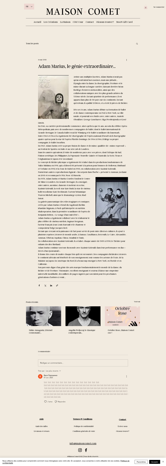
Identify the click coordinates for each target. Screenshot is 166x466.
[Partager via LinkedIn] (51, 285)
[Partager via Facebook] (39, 285)
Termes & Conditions (82, 419)
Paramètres (141, 462)
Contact (123, 419)
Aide (41, 419)
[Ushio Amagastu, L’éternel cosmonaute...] (43, 316)
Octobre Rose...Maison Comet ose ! (121, 331)
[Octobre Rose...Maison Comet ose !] (122, 316)
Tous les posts (32, 43)
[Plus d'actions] (126, 59)
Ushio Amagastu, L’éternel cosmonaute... (40, 331)
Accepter (154, 462)
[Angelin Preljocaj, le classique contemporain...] (83, 316)
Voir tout (137, 302)
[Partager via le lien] (57, 285)
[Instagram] (80, 450)
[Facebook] (86, 450)
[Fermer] (163, 462)
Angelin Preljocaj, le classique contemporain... (81, 331)
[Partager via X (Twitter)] (45, 285)
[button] (146, 7)
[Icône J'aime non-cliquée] (45, 401)
